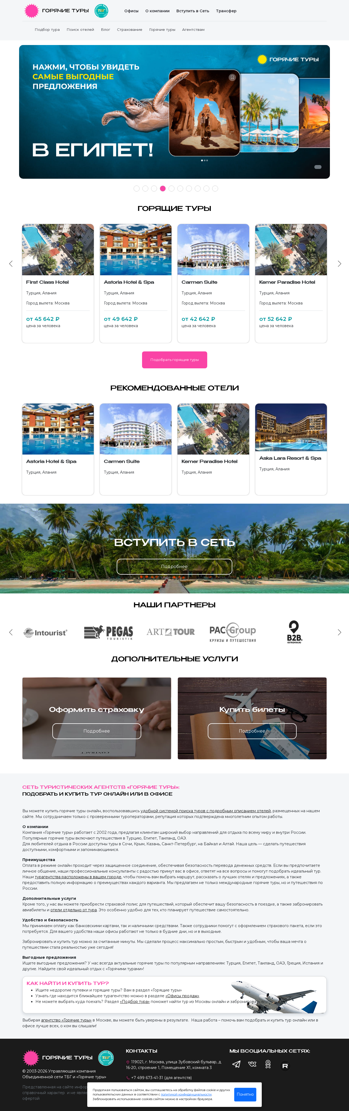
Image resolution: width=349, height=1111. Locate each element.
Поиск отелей (80, 29)
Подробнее (174, 566)
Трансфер (226, 11)
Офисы (131, 11)
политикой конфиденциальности (186, 1094)
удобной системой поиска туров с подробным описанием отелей (206, 810)
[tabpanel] (174, 115)
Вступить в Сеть (192, 11)
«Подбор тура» (135, 1001)
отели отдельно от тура (73, 909)
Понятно (245, 1094)
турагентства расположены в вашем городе (78, 876)
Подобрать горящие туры (175, 359)
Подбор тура (47, 29)
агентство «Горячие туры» (66, 1020)
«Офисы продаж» (182, 995)
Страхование (129, 29)
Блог (105, 29)
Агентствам (193, 29)
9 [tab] (206, 188)
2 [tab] (145, 188)
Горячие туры (162, 29)
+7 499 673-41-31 (147, 1077)
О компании (157, 11)
